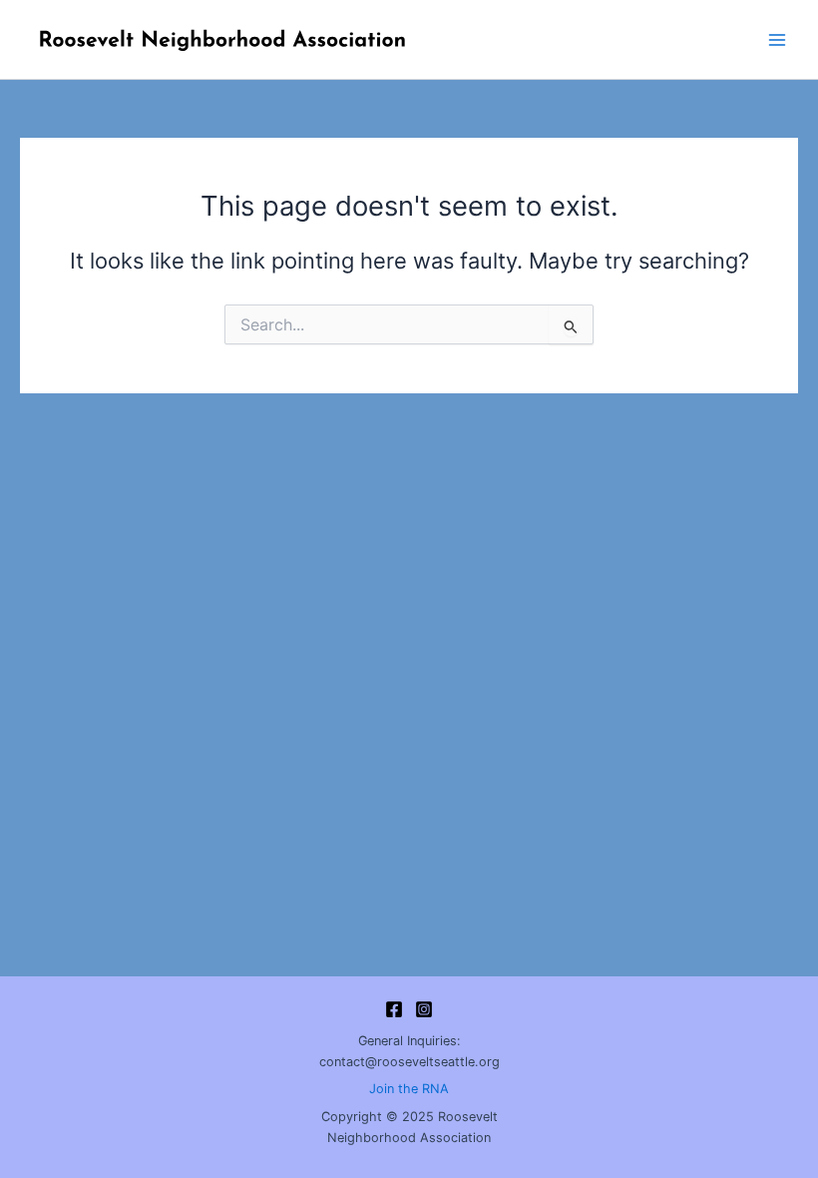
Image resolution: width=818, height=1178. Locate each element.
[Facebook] (394, 1009)
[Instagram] (424, 1009)
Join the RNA (409, 1088)
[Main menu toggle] (777, 40)
